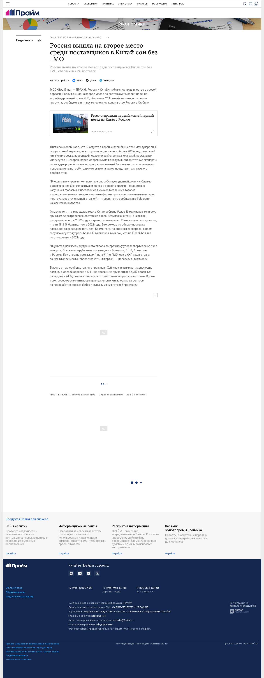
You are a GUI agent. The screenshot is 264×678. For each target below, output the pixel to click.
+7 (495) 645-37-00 (80, 588)
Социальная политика (17, 655)
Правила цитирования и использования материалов (32, 643)
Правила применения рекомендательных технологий (32, 651)
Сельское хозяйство (82, 394)
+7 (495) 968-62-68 (114, 589)
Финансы (142, 4)
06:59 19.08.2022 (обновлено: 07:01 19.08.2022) (75, 37)
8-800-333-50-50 (148, 589)
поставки (139, 394)
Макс (80, 80)
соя (128, 394)
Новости (73, 4)
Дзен (93, 80)
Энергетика (125, 4)
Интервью (178, 4)
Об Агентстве (14, 587)
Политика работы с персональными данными (29, 647)
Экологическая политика (18, 659)
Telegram (109, 80)
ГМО (52, 394)
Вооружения (159, 4)
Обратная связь (15, 592)
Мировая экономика (110, 394)
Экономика (90, 4)
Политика (108, 4)
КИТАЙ (62, 394)
